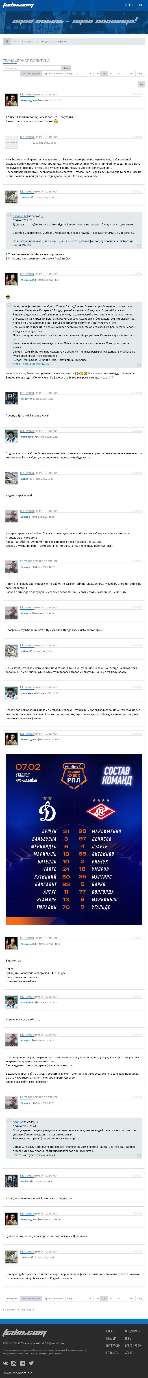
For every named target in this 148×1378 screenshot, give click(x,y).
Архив (128, 1353)
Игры (128, 1339)
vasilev (25, 398)
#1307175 (137, 1034)
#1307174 (137, 996)
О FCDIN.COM (112, 1353)
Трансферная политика (26, 61)
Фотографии (112, 1346)
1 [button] (77, 73)
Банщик (25, 516)
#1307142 (137, 137)
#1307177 (137, 1175)
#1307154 (137, 473)
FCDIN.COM (18, 5)
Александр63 (28, 100)
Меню (128, 5)
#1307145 (137, 393)
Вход (140, 5)
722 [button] (111, 73)
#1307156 (137, 561)
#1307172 (137, 733)
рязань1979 (20, 216)
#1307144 (137, 274)
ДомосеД (26, 142)
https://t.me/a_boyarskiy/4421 (32, 364)
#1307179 (137, 1251)
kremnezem (27, 436)
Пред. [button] (70, 73)
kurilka (24, 478)
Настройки (12, 1298)
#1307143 (137, 191)
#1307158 (137, 645)
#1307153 (137, 430)
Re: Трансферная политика (38, 94)
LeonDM (25, 197)
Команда (110, 1339)
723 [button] (118, 73)
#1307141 (137, 94)
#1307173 (137, 938)
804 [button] (131, 73)
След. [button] (140, 73)
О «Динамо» (132, 1331)
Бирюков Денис (25, 1373)
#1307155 (137, 511)
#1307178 (137, 1213)
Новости (110, 1331)
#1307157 (137, 607)
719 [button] (89, 73)
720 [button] (97, 73)
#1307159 (137, 687)
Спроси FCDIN (133, 1346)
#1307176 (137, 1097)
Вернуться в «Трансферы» (19, 1309)
